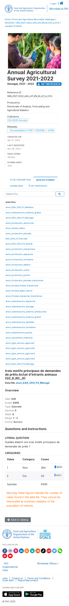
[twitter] (54, 550)
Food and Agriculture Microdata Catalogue (34, 19)
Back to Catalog (19, 519)
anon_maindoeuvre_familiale (20, 322)
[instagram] (15, 550)
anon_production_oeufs (17, 270)
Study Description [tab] (20, 180)
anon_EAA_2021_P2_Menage (20, 364)
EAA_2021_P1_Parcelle (16, 238)
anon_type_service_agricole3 (20, 353)
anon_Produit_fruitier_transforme (22, 285)
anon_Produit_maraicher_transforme (24, 296)
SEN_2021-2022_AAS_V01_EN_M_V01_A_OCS (37, 23)
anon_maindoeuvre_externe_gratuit (23, 212)
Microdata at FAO (58, 8)
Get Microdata (51, 84)
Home (8, 19)
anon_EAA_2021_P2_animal (19, 243)
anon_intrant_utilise (15, 228)
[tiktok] (43, 550)
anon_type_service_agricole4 (20, 358)
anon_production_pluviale (18, 233)
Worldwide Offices (47, 563)
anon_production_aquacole (19, 254)
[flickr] (10, 550)
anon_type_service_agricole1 (20, 343)
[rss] (26, 550)
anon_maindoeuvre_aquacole (20, 301)
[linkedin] (21, 550)
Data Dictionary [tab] (45, 180)
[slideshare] (32, 550)
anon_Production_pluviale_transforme (24, 280)
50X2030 (9, 23)
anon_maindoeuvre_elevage (20, 306)
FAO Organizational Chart (10, 567)
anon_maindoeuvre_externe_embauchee (26, 311)
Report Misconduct (28, 580)
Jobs (5, 578)
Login (53, 3)
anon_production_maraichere (20, 249)
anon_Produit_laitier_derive (19, 290)
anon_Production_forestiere (19, 259)
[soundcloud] (37, 550)
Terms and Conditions (38, 578)
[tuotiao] (49, 550)
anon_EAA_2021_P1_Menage (20, 217)
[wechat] (60, 550)
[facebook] (4, 550)
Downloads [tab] (16, 186)
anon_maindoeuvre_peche (19, 332)
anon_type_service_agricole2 (20, 348)
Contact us (17, 578)
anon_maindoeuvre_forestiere (21, 327)
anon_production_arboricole (20, 223)
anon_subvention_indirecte (19, 337)
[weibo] (4, 555)
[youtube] (10, 555)
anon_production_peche (18, 275)
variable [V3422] (13, 26)
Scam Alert (8, 580)
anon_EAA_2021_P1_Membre (20, 207)
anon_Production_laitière (18, 264)
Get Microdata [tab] (38, 186)
